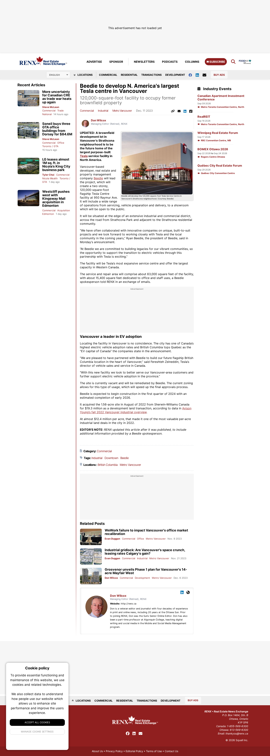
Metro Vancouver (122, 110)
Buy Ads (219, 74)
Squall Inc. (242, 740)
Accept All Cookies (37, 722)
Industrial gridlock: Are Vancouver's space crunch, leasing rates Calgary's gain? (145, 551)
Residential (129, 74)
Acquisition (63, 210)
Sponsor (116, 61)
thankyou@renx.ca (237, 733)
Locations (85, 74)
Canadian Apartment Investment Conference (220, 97)
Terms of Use (154, 751)
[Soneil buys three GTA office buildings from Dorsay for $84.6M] (28, 130)
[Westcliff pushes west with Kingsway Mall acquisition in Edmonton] (28, 198)
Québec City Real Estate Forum (219, 165)
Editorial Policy (134, 751)
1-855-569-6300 (237, 726)
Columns (192, 61)
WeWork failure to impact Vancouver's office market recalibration (146, 532)
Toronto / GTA (50, 146)
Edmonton (48, 213)
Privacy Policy (114, 751)
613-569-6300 (239, 729)
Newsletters (144, 61)
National (47, 114)
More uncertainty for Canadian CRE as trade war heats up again (56, 97)
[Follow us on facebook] (192, 74)
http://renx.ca (128, 603)
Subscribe (217, 61)
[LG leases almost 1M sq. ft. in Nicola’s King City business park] (28, 166)
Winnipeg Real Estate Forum (217, 133)
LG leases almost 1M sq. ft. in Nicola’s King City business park (56, 164)
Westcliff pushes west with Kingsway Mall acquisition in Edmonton (56, 198)
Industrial (103, 110)
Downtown (111, 458)
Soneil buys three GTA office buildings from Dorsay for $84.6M (57, 129)
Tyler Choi (48, 174)
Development (175, 74)
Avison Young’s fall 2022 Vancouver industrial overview (135, 410)
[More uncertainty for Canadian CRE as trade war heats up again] (28, 98)
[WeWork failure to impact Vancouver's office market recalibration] (91, 537)
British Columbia (108, 465)
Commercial (108, 74)
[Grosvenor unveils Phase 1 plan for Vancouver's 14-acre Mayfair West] (91, 576)
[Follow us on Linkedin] (199, 74)
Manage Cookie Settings (37, 731)
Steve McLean (50, 107)
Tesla (84, 156)
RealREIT (203, 116)
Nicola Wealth (50, 178)
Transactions (151, 74)
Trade (60, 110)
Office (60, 142)
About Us (97, 751)
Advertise (94, 61)
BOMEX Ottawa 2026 (212, 149)
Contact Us (171, 751)
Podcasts (170, 61)
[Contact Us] (206, 75)
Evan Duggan (112, 538)
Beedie (98, 178)
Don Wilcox (98, 120)
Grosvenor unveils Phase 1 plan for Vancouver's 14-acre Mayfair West (146, 571)
